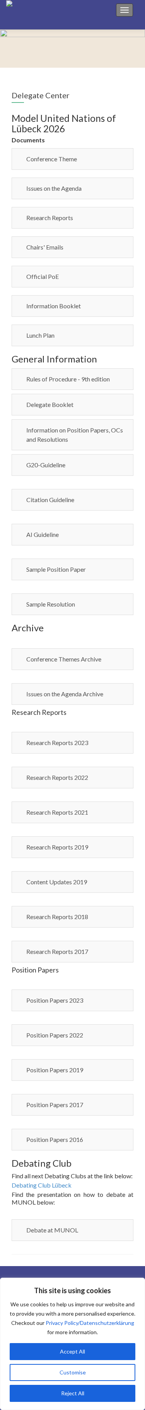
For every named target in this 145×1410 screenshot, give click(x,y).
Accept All (72, 1351)
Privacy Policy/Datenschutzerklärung (90, 1322)
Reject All (72, 1393)
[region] (72, 1344)
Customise (73, 1372)
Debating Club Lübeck (42, 1185)
